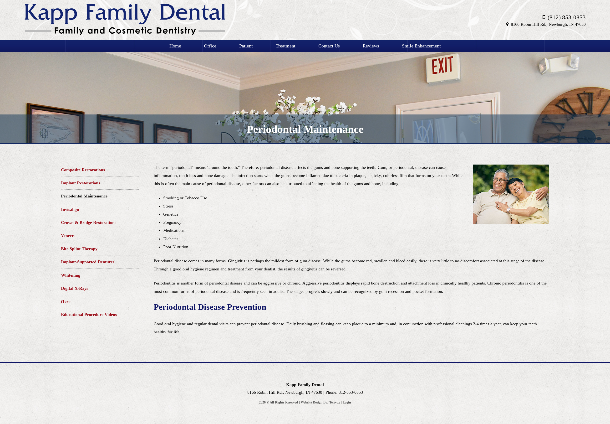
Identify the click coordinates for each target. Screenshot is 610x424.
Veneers (68, 235)
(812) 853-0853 (567, 17)
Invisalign (70, 209)
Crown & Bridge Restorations (88, 222)
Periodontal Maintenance (84, 196)
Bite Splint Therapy (79, 248)
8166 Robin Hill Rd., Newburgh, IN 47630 (548, 24)
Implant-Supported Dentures (87, 261)
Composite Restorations (83, 169)
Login (347, 402)
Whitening (70, 275)
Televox (334, 402)
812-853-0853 (351, 392)
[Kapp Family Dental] (125, 34)
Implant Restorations (80, 183)
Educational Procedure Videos (89, 314)
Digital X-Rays (74, 288)
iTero (66, 301)
